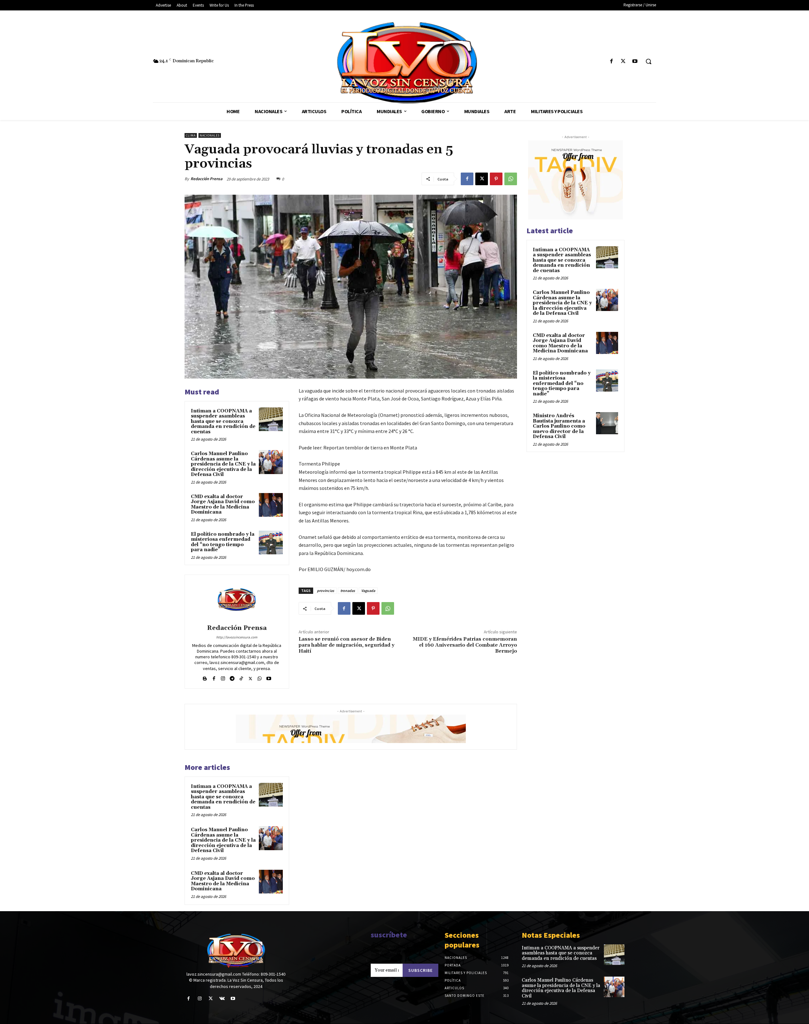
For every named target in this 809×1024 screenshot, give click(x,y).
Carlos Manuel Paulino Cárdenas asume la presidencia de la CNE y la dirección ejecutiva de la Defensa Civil (223, 464)
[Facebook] (611, 61)
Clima (191, 135)
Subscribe (420, 970)
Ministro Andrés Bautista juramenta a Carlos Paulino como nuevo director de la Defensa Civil (559, 426)
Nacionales (210, 135)
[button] (648, 61)
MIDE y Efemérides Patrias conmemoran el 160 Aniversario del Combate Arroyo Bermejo (465, 645)
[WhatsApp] (510, 179)
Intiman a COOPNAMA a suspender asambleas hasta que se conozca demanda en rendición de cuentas (223, 421)
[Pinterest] (496, 179)
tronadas (347, 590)
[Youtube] (635, 61)
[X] (623, 61)
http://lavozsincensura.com (236, 637)
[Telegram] (232, 677)
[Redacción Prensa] (237, 600)
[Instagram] (223, 677)
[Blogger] (204, 677)
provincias (325, 590)
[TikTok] (241, 677)
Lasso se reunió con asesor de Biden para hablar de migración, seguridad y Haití (346, 645)
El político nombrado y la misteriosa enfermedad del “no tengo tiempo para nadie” (222, 542)
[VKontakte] (222, 999)
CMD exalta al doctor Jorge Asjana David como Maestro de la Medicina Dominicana (223, 504)
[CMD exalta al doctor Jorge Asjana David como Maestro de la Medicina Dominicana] (271, 505)
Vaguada (368, 590)
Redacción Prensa (206, 178)
